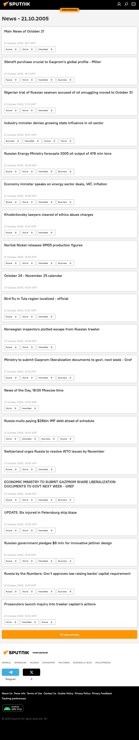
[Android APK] (13, 709)
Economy (48, 662)
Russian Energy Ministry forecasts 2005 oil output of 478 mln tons (57, 153)
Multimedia (102, 662)
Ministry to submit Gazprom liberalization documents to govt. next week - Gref (68, 360)
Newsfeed (43, 49)
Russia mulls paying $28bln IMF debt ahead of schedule (49, 421)
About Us (7, 693)
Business (62, 79)
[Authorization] (119, 4)
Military (64, 662)
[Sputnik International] (18, 7)
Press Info (20, 693)
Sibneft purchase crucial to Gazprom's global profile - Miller (52, 62)
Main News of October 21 (24, 31)
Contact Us (50, 693)
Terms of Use (34, 693)
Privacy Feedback (102, 693)
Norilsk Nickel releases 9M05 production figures (43, 245)
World (25, 49)
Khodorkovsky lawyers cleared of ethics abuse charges (48, 214)
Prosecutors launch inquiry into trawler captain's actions (50, 604)
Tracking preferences (14, 698)
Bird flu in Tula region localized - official (36, 298)
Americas (20, 662)
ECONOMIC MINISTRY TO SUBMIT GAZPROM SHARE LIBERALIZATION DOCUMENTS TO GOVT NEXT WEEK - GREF (59, 484)
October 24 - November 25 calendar (33, 275)
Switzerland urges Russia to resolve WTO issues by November (54, 451)
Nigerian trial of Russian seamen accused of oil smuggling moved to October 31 (68, 92)
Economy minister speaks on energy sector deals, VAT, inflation (55, 184)
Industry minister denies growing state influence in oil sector (54, 123)
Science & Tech (82, 662)
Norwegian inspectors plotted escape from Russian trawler (52, 329)
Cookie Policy (65, 693)
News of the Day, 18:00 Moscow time (34, 390)
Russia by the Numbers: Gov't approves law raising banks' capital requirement (67, 573)
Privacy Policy (82, 693)
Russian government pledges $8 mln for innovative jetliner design (58, 543)
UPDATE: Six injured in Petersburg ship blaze (40, 512)
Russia (9, 49)
